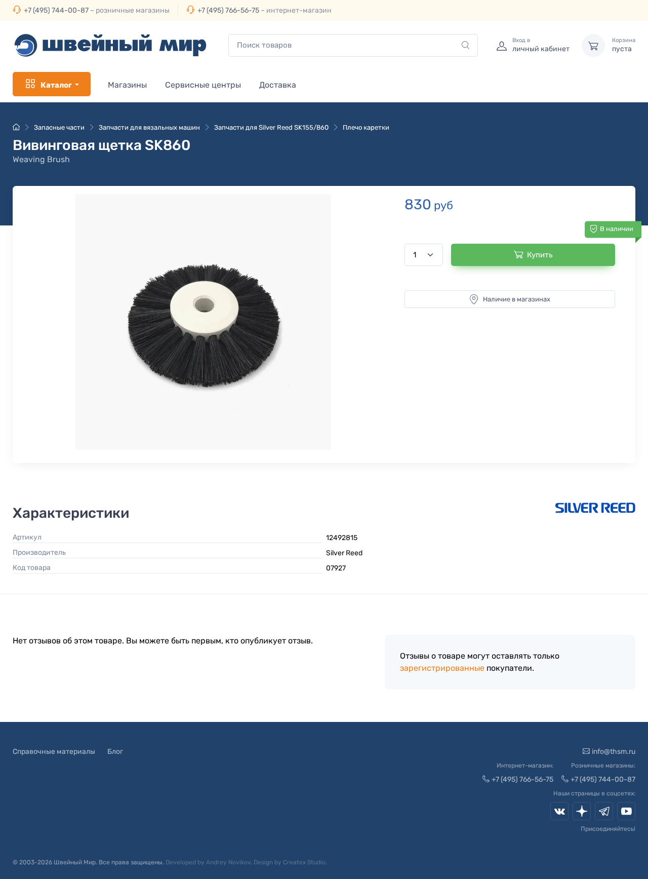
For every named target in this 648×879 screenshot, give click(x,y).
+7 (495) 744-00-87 (56, 10)
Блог (115, 751)
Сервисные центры (203, 85)
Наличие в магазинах (516, 299)
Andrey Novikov (228, 862)
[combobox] (353, 45)
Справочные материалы (54, 751)
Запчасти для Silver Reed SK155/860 (271, 127)
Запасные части (59, 127)
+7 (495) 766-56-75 (228, 10)
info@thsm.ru (613, 751)
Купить (540, 254)
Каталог (56, 85)
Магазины (127, 85)
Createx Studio (304, 862)
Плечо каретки (366, 127)
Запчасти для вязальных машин (149, 127)
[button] (203, 322)
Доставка (277, 85)
